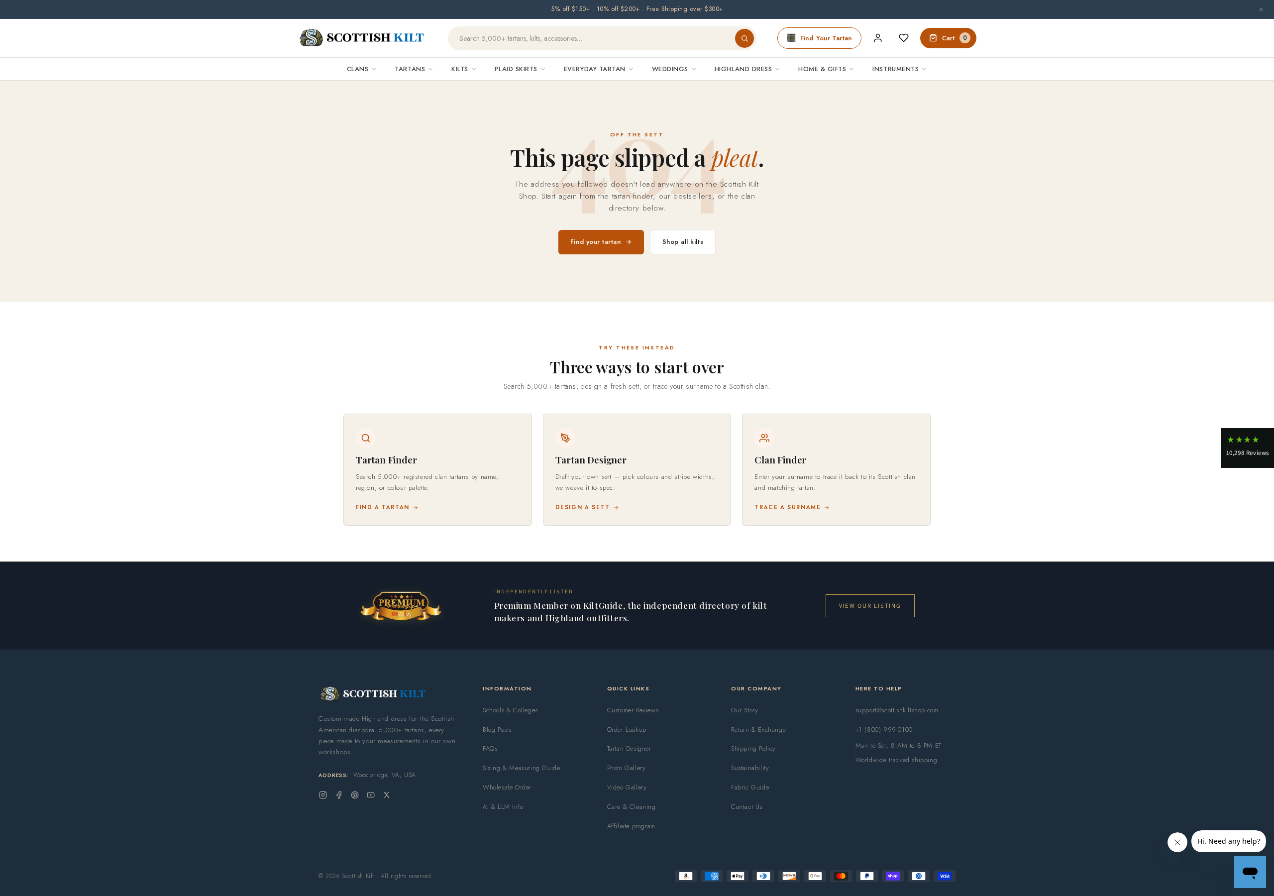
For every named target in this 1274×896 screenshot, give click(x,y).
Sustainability (750, 768)
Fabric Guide (750, 787)
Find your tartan (595, 241)
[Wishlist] (903, 37)
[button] (1247, 448)
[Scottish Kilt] (362, 38)
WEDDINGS (670, 69)
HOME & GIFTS (822, 69)
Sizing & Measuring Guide (521, 768)
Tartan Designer (629, 748)
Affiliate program (631, 826)
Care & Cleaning (631, 806)
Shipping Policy (753, 748)
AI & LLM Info (503, 806)
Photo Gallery (626, 768)
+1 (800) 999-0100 (884, 729)
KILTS (459, 69)
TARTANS (410, 69)
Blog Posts (497, 729)
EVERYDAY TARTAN (595, 69)
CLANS (358, 69)
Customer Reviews (633, 710)
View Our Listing (870, 605)
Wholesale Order (507, 787)
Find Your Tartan (826, 38)
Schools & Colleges (510, 710)
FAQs (490, 748)
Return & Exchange (758, 729)
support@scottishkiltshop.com (897, 710)
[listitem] (437, 470)
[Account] (877, 37)
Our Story (744, 710)
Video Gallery (627, 787)
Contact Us (746, 806)
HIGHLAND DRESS (743, 69)
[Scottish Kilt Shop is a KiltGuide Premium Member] (400, 605)
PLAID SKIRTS (516, 69)
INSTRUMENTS (895, 69)
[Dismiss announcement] (1261, 9)
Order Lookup (626, 729)
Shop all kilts (683, 241)
